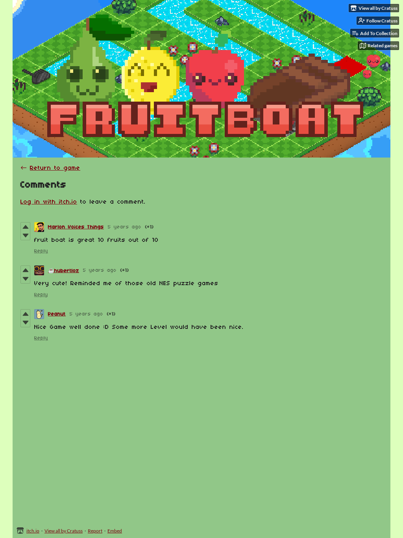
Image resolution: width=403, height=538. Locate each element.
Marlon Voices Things (76, 227)
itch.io (32, 531)
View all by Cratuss (63, 531)
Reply (41, 251)
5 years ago (124, 227)
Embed (114, 531)
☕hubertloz (63, 270)
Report (95, 531)
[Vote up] (25, 227)
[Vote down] (25, 235)
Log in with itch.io (48, 202)
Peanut (57, 314)
